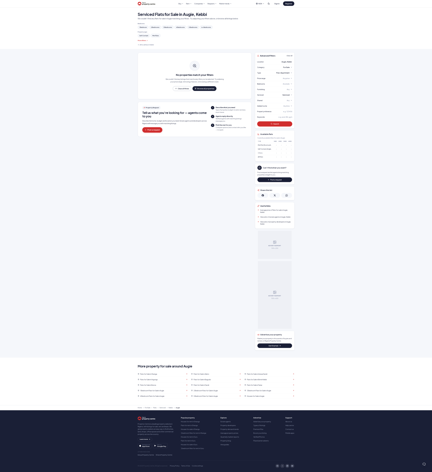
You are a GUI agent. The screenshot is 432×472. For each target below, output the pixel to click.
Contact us (289, 429)
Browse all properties (205, 89)
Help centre (289, 425)
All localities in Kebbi (147, 45)
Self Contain (143, 36)
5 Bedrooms (193, 27)
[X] (282, 466)
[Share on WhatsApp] (286, 195)
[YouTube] (292, 466)
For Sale (147, 408)
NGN (260, 4)
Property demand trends (229, 429)
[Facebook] (277, 466)
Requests (211, 4)
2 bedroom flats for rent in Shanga (193, 433)
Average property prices (229, 433)
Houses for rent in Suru (189, 437)
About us (288, 422)
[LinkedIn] (287, 466)
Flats (155, 408)
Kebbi (171, 408)
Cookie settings (197, 466)
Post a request (153, 130)
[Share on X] (274, 195)
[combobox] (280, 62)
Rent (188, 4)
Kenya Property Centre (146, 455)
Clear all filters (183, 89)
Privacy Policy (174, 466)
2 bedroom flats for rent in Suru (192, 448)
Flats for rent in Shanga (189, 425)
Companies (198, 4)
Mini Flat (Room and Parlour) (267, 145)
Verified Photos (259, 437)
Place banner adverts (261, 441)
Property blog (225, 441)
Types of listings (259, 425)
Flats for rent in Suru (188, 441)
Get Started (273, 346)
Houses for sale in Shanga (190, 429)
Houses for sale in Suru (189, 444)
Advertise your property (262, 422)
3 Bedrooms (167, 27)
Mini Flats (155, 36)
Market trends (224, 4)
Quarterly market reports (229, 437)
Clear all (289, 56)
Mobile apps (289, 433)
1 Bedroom (143, 27)
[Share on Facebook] (262, 195)
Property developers (228, 425)
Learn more (144, 439)
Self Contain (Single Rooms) (267, 149)
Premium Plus (258, 429)
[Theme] (269, 4)
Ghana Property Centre (164, 455)
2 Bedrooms (155, 27)
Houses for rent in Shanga (190, 422)
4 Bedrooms (180, 27)
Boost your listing (260, 433)
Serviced (163, 408)
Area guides (224, 444)
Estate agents (225, 422)
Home (140, 408)
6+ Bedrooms (206, 27)
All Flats (260, 157)
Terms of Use (185, 466)
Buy (180, 4)
